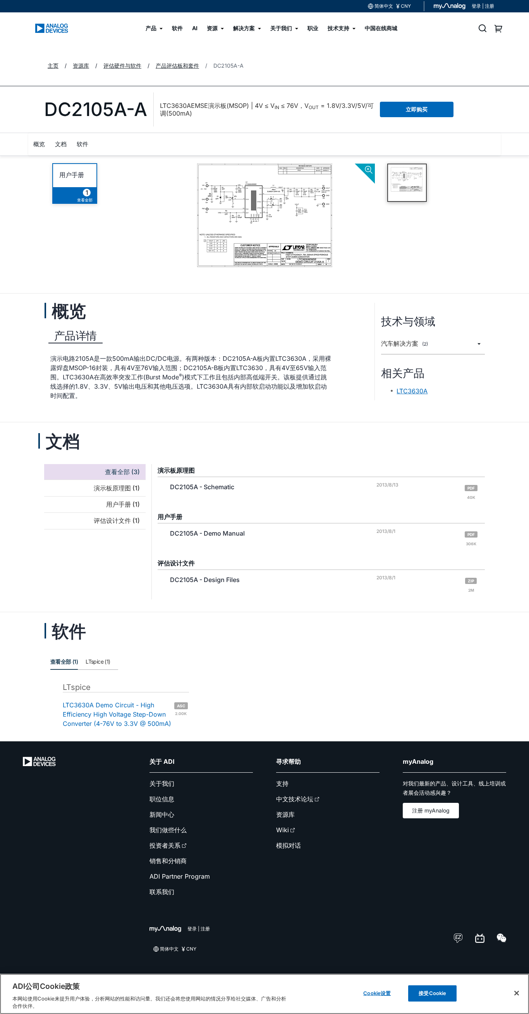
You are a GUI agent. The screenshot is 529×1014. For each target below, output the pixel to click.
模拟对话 (288, 845)
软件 (82, 144)
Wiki (282, 830)
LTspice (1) (98, 661)
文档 (61, 144)
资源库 (285, 814)
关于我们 (161, 783)
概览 (39, 144)
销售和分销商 (168, 861)
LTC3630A (412, 391)
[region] (264, 994)
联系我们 (161, 892)
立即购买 (417, 109)
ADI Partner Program (179, 876)
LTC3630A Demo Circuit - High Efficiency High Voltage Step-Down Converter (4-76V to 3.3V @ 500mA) (125, 714)
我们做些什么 (168, 830)
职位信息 (161, 799)
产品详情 (75, 335)
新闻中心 (161, 814)
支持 (282, 783)
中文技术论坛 (294, 799)
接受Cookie (432, 993)
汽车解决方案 (404, 343)
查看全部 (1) (64, 661)
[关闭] (516, 993)
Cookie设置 (377, 993)
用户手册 (71, 175)
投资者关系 (164, 845)
